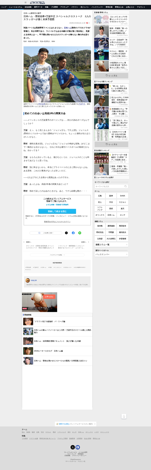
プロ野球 (54, 7)
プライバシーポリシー (79, 455)
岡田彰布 (122, 226)
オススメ (29, 269)
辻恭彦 (100, 239)
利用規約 (81, 454)
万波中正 (82, 104)
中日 (111, 202)
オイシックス (104, 432)
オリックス (100, 215)
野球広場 (109, 7)
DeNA (122, 196)
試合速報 (28, 7)
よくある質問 (83, 452)
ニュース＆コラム (15, 7)
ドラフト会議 (33, 438)
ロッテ (122, 215)
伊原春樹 (122, 239)
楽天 (122, 209)
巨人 (100, 202)
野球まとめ (119, 7)
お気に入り (130, 7)
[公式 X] (73, 447)
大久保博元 (111, 239)
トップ (3, 7)
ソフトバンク (100, 208)
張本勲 (100, 226)
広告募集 (67, 455)
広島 (100, 196)
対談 (50, 267)
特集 (46, 7)
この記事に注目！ (48, 233)
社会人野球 (87, 438)
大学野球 (79, 438)
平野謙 (111, 232)
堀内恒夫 (122, 232)
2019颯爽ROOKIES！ (80, 267)
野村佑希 (41, 104)
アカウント (141, 7)
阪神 (111, 196)
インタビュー (58, 267)
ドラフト (74, 7)
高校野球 (72, 438)
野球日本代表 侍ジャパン (48, 438)
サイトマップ (71, 454)
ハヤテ (96, 432)
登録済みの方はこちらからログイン (57, 222)
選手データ (38, 7)
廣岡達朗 (111, 226)
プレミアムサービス (70, 452)
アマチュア (64, 7)
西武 (111, 209)
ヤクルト (122, 202)
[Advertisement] (57, 387)
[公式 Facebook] (78, 447)
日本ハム (68, 28)
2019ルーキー (68, 267)
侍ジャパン (85, 7)
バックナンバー (97, 7)
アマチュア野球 (62, 438)
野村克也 (99, 232)
